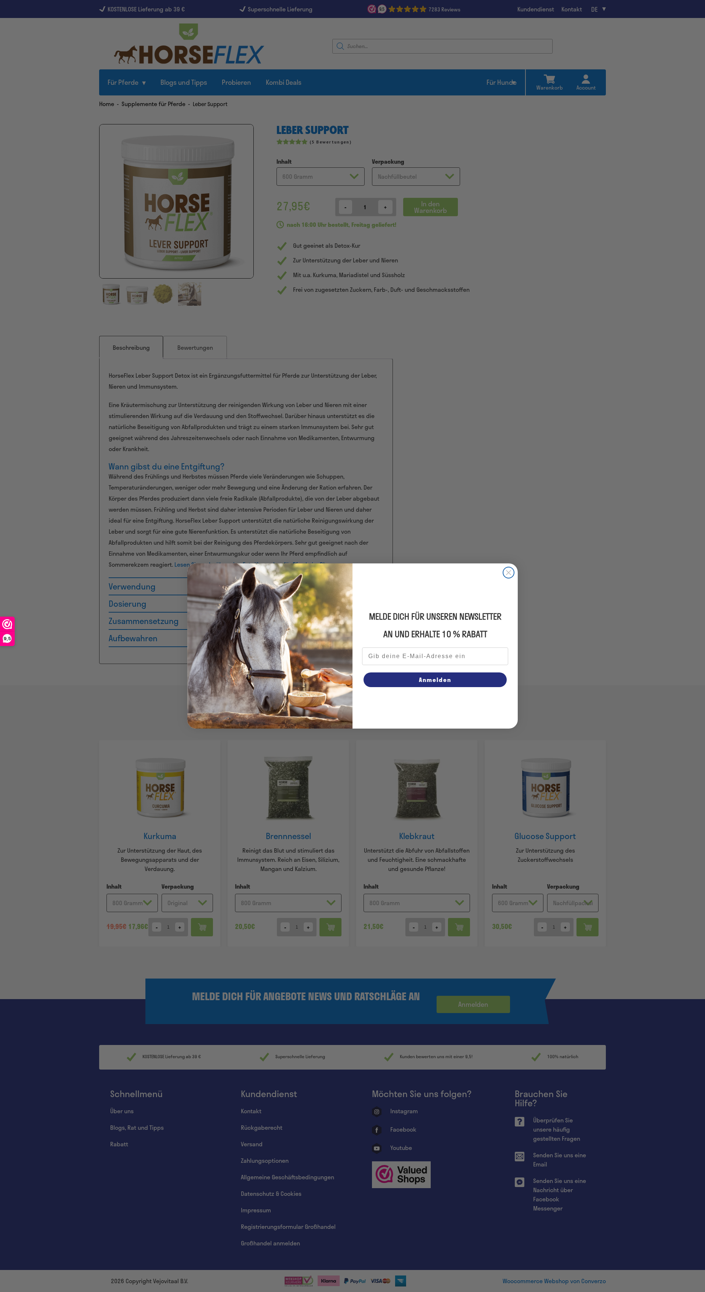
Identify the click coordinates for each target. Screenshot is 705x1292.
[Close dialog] (508, 572)
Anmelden (435, 679)
